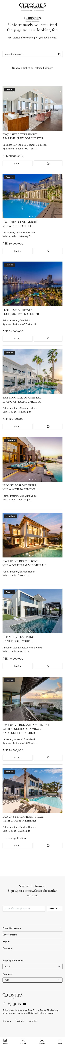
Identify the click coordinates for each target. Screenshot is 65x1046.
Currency (7, 974)
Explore (6, 941)
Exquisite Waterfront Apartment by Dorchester (23, 136)
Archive (33, 1021)
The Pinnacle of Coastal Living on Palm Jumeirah (22, 399)
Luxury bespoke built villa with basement (19, 487)
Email (17, 163)
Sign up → (54, 909)
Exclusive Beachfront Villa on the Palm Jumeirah (24, 563)
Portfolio (20, 1021)
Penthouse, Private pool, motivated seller (21, 311)
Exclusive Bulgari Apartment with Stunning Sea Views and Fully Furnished (26, 728)
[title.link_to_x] (4, 1004)
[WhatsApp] (48, 163)
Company (7, 948)
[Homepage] (32, 7)
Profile (42, 1044)
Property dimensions (13, 961)
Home (5, 1044)
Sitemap (7, 1021)
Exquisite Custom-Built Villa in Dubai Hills (21, 224)
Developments (10, 935)
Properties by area (12, 928)
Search (23, 1044)
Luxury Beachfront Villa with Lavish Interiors (23, 818)
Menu (59, 1044)
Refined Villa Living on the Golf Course (18, 639)
